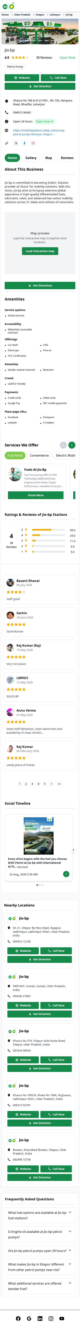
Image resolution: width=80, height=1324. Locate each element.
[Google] (29, 1318)
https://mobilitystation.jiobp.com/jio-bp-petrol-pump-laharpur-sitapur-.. (39, 132)
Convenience (39, 455)
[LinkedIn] (40, 1318)
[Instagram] (51, 1318)
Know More (35, 495)
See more (22, 866)
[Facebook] (18, 1318)
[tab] (12, 158)
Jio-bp (69, 14)
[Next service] (71, 445)
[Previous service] (63, 445)
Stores (5, 14)
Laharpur (55, 14)
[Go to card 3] (42, 885)
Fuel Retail (15, 455)
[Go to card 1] (37, 885)
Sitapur (40, 14)
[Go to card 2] (40, 885)
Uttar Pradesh (22, 14)
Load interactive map (40, 251)
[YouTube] (61, 1318)
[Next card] (73, 850)
